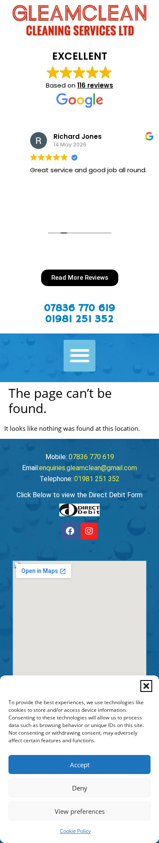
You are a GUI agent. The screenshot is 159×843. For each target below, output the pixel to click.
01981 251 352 (79, 319)
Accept (79, 764)
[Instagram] (89, 531)
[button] (146, 686)
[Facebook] (69, 531)
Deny (79, 788)
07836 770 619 (79, 308)
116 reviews (95, 85)
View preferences (80, 811)
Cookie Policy (75, 831)
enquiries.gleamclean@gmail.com (88, 468)
